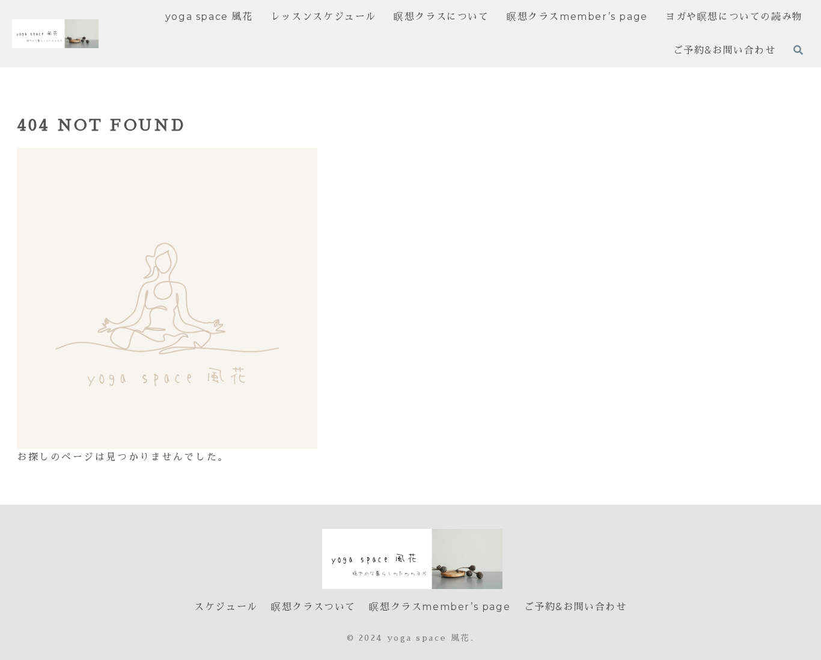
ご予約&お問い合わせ (575, 606)
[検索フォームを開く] (798, 50)
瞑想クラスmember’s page (439, 606)
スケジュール (226, 606)
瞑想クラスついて (313, 606)
